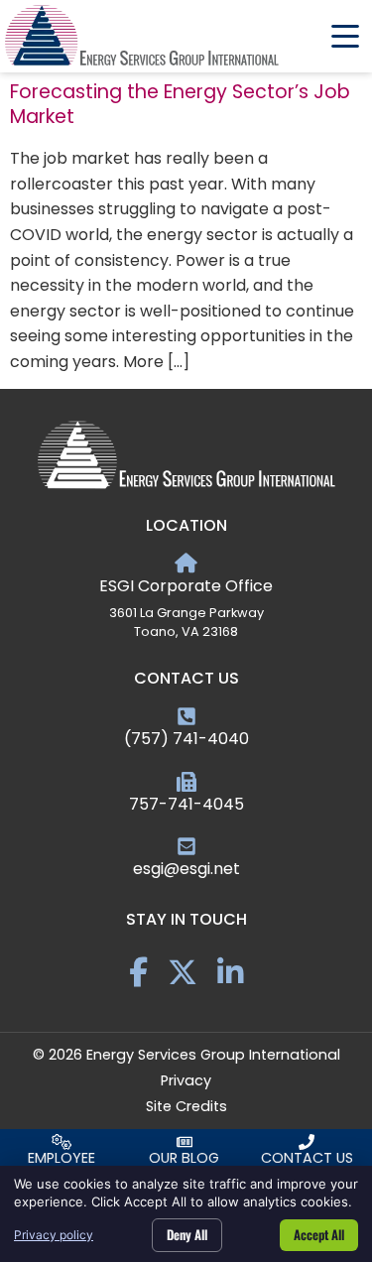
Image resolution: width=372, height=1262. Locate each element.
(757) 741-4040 (186, 738)
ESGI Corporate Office (186, 585)
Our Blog (184, 1158)
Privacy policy (53, 1234)
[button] (345, 37)
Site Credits (186, 1106)
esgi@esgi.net (186, 868)
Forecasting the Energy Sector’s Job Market (180, 104)
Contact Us (307, 1158)
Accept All (319, 1234)
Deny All (187, 1234)
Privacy (186, 1080)
